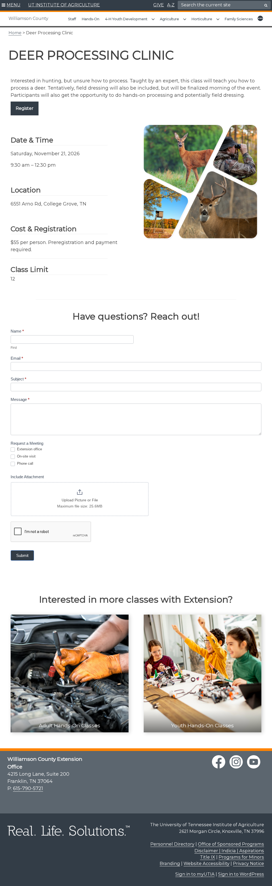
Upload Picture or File (80, 500)
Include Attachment (27, 477)
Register (24, 108)
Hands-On (90, 19)
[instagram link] (236, 762)
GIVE (158, 4)
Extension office (29, 449)
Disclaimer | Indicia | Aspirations (229, 850)
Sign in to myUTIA (195, 874)
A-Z (171, 4)
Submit (22, 555)
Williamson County (28, 18)
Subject (18, 379)
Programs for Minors (241, 857)
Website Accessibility (207, 863)
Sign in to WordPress (241, 874)
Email (17, 358)
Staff (72, 19)
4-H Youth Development (126, 19)
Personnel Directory (172, 844)
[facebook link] (218, 762)
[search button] (266, 5)
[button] (11, 5)
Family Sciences (239, 19)
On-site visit (26, 456)
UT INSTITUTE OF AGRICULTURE (64, 4)
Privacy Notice (248, 863)
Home (15, 32)
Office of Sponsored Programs (231, 844)
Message (20, 399)
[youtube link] (253, 762)
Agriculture (169, 19)
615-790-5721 (28, 788)
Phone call (24, 463)
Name (17, 331)
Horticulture (202, 19)
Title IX (207, 857)
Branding (170, 863)
